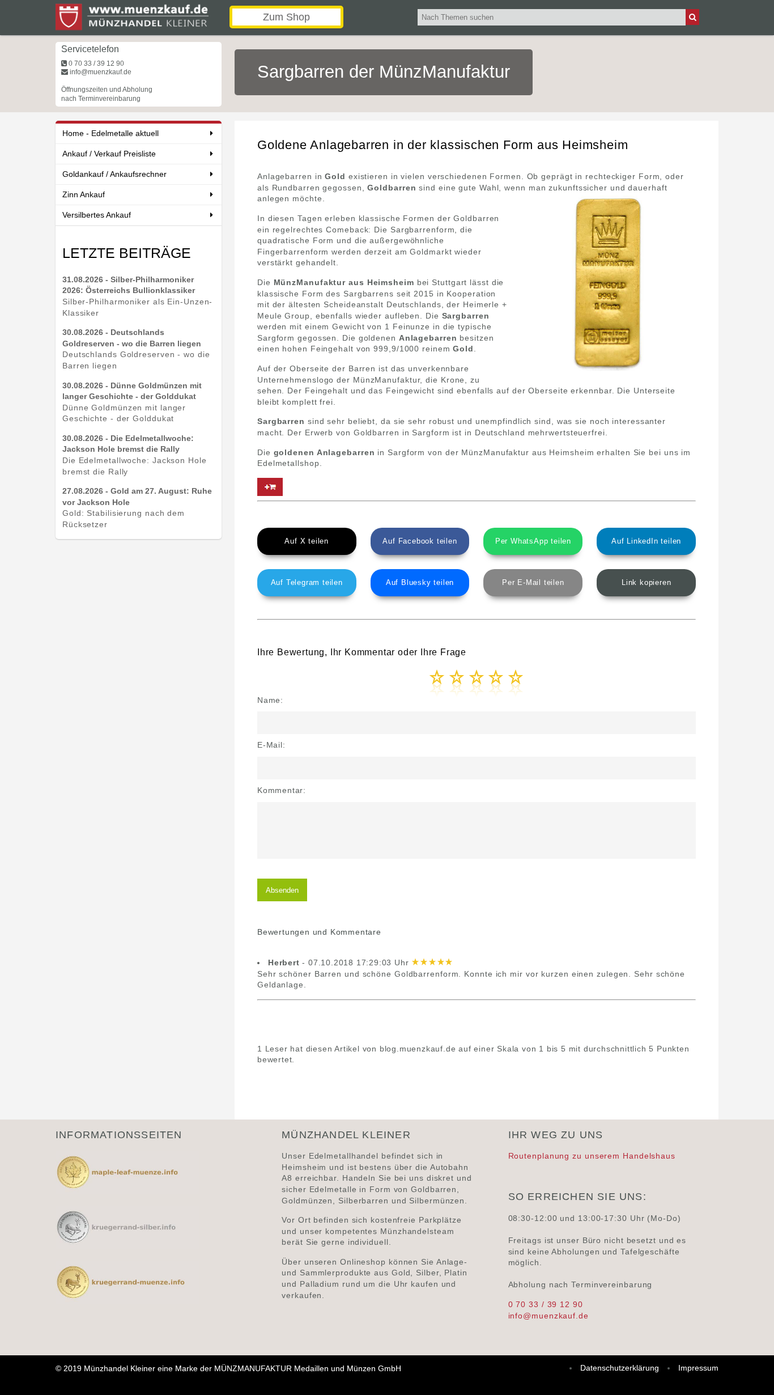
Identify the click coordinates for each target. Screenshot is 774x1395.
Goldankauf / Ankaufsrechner (114, 174)
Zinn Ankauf (83, 194)
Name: (270, 700)
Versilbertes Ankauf (96, 214)
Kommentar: (281, 790)
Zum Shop (286, 17)
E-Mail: (271, 744)
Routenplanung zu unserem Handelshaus (591, 1155)
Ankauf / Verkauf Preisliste (109, 153)
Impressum (698, 1367)
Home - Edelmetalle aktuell (110, 133)
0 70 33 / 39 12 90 (545, 1304)
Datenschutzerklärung (619, 1367)
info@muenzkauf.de (548, 1315)
